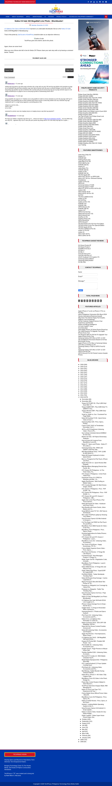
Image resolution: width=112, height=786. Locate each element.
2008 (82, 741)
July (83, 725)
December (85, 399)
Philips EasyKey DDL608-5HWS (88, 124)
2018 (82, 381)
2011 (82, 395)
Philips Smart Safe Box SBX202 (88, 108)
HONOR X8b (82, 205)
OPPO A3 (81, 183)
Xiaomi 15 (81, 166)
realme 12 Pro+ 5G (84, 202)
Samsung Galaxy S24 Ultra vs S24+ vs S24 (91, 338)
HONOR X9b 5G (83, 208)
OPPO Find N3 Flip (84, 212)
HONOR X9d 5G (83, 165)
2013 (82, 391)
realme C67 (81, 210)
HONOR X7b (82, 203)
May (83, 729)
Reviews (51, 16)
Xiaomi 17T (81, 156)
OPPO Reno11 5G (84, 207)
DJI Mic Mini (82, 262)
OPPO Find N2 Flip (84, 351)
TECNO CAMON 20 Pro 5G (86, 229)
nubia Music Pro (83, 168)
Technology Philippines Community (81, 16)
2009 (82, 739)
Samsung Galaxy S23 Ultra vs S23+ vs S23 (91, 349)
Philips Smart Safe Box (85, 126)
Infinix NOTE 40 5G (84, 191)
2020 (82, 377)
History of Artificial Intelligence (87, 324)
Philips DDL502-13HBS (85, 96)
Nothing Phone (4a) (84, 160)
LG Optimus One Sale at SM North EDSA (17, 28)
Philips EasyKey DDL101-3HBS (88, 106)
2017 (82, 383)
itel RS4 (80, 195)
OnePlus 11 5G (83, 217)
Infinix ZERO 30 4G (84, 235)
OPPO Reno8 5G (83, 220)
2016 (82, 385)
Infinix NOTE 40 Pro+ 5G (86, 193)
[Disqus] (39, 102)
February (85, 735)
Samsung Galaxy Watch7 (86, 259)
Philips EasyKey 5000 (85, 114)
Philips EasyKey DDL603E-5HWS (89, 135)
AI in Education (83, 328)
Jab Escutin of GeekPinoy (26, 34)
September (85, 721)
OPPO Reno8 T (83, 222)
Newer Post (9, 70)
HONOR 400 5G (83, 170)
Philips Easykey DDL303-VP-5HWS (89, 131)
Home (7, 16)
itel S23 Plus (82, 200)
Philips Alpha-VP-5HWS (85, 141)
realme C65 (81, 190)
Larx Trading (82, 145)
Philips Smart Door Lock (85, 128)
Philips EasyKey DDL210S (86, 138)
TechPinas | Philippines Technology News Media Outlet (62, 784)
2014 (82, 389)
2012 (82, 393)
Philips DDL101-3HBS (85, 133)
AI (45, 16)
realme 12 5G (82, 198)
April (83, 731)
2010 (82, 397)
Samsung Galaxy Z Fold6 (86, 185)
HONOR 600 (82, 158)
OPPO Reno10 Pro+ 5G (85, 213)
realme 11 (81, 232)
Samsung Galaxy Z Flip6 (86, 186)
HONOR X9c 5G (83, 173)
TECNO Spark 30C (84, 175)
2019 (82, 379)
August (84, 723)
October (84, 719)
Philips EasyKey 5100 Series (87, 136)
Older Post (69, 70)
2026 (82, 364)
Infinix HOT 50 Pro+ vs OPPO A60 (88, 176)
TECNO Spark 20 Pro (85, 227)
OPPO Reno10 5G (84, 215)
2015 (82, 387)
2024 (82, 368)
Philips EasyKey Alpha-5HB (87, 123)
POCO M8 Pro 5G (83, 163)
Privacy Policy (61, 16)
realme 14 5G (82, 171)
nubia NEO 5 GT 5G (84, 161)
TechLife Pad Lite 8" (84, 254)
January (84, 737)
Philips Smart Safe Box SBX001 (88, 121)
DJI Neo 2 (81, 250)
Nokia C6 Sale (66, 28)
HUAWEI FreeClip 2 (84, 248)
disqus (65, 77)
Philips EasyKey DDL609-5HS (87, 113)
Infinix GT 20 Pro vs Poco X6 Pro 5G (89, 188)
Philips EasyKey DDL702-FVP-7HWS (90, 98)
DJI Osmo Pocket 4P (84, 245)
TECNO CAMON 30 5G (85, 197)
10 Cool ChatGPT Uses (85, 326)
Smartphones (37, 16)
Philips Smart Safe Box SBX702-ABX (90, 119)
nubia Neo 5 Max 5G (84, 154)
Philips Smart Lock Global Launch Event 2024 (92, 111)
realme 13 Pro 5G (83, 181)
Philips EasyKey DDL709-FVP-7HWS (90, 143)
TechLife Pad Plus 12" (85, 255)
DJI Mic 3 (81, 252)
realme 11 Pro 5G (83, 230)
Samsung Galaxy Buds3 (85, 260)
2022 (82, 372)
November (85, 401)
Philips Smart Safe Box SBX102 (88, 99)
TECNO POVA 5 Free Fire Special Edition (91, 225)
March (84, 733)
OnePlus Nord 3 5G (84, 218)
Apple (28, 16)
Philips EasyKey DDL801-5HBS (88, 101)
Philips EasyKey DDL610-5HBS (88, 104)
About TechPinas (17, 16)
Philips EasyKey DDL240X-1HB (88, 109)
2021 (82, 374)
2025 (82, 366)
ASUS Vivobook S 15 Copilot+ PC (89, 257)
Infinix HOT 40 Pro (84, 234)
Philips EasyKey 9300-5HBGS (87, 140)
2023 (82, 370)
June (83, 727)
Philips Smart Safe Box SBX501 (88, 94)
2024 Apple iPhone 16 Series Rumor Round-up (93, 329)
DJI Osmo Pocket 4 (84, 247)
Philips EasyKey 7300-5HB (86, 130)
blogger (70, 77)
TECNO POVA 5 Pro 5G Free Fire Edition (91, 224)
